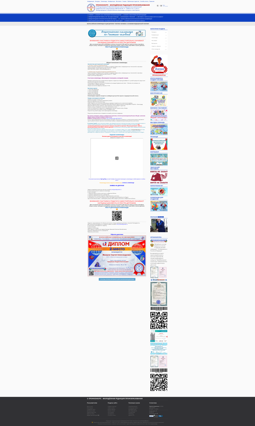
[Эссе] (159, 159)
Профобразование (132, 406)
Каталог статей (111, 410)
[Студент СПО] (159, 86)
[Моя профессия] (158, 100)
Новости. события (156, 46)
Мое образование (132, 410)
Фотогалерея (111, 412)
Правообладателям (91, 412)
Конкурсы (154, 32)
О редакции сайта (91, 409)
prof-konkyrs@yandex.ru (144, 420)
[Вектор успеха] (159, 191)
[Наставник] (159, 115)
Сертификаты (111, 413)
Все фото (161, 217)
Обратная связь (90, 413)
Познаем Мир (131, 412)
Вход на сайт (90, 406)
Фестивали (154, 40)
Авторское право (91, 410)
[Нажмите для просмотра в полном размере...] (117, 255)
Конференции (155, 35)
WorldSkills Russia (132, 409)
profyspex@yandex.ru (136, 129)
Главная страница (112, 406)
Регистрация (90, 408)
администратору (154, 423)
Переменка (131, 413)
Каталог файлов (111, 409)
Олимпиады (155, 37)
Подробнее (159, 225)
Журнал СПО (131, 415)
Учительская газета (133, 408)
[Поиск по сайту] (158, 5)
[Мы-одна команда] (159, 129)
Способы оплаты (112, 415)
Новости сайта (111, 408)
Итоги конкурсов (156, 49)
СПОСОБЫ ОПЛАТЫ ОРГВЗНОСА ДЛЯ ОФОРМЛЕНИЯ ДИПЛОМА (117, 279)
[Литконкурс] (159, 205)
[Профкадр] (158, 144)
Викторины (154, 43)
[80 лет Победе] (159, 177)
